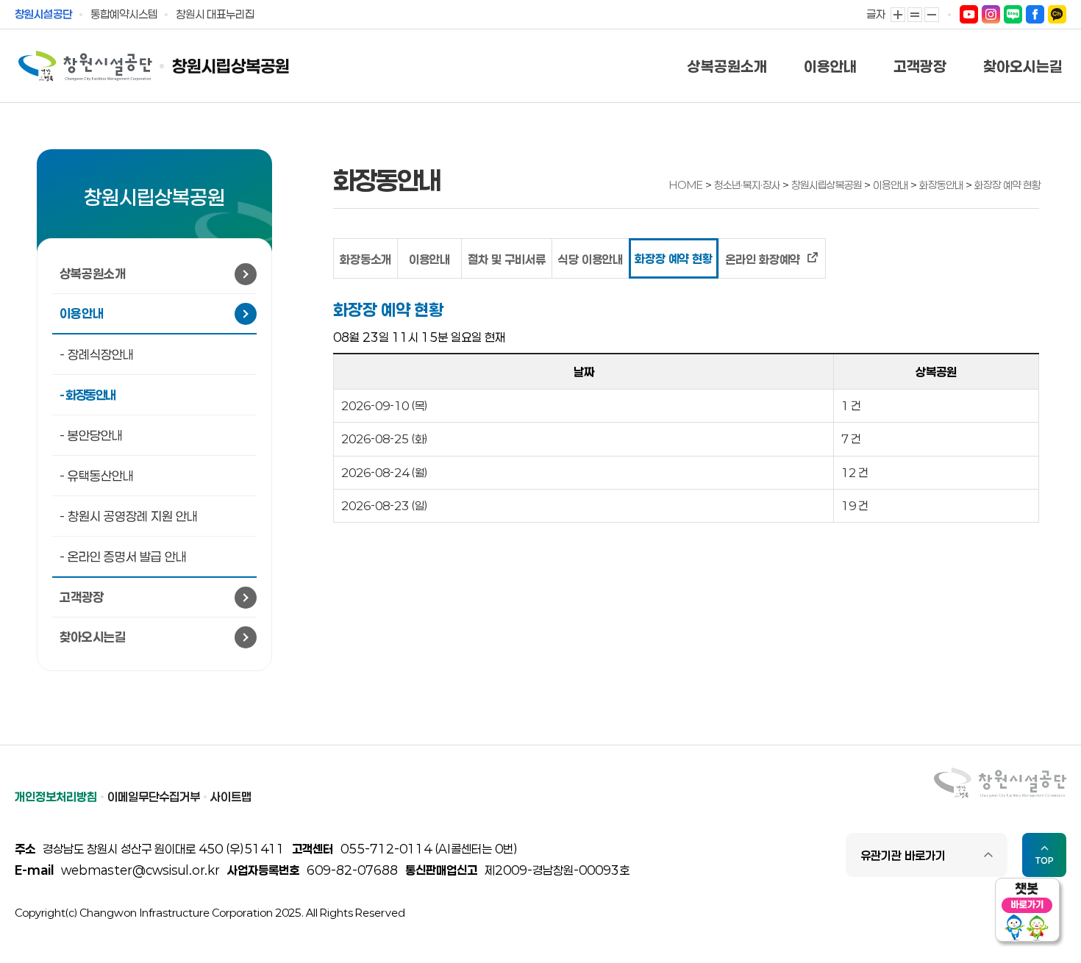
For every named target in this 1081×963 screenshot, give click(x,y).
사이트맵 (230, 796)
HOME (686, 185)
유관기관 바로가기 (903, 855)
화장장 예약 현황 (1007, 185)
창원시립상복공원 (231, 66)
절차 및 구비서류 (507, 259)
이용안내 (830, 66)
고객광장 (919, 66)
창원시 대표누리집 (215, 14)
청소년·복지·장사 (748, 185)
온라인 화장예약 (764, 259)
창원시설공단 (43, 14)
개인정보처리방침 (56, 796)
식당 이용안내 (590, 259)
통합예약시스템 (123, 14)
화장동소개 (365, 259)
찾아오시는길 (1023, 66)
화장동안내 (942, 185)
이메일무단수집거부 (153, 796)
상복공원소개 (727, 66)
